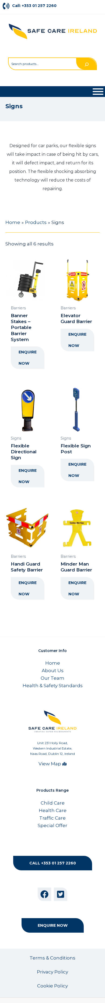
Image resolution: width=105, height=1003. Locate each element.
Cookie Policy (52, 985)
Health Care (52, 810)
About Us (53, 670)
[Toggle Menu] (98, 91)
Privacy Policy (52, 972)
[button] (52, 863)
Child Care (53, 803)
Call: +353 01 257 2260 (34, 5)
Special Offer (52, 825)
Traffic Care (52, 818)
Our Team (52, 678)
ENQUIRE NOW (28, 358)
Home (52, 663)
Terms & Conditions (52, 958)
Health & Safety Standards (53, 685)
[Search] (86, 64)
